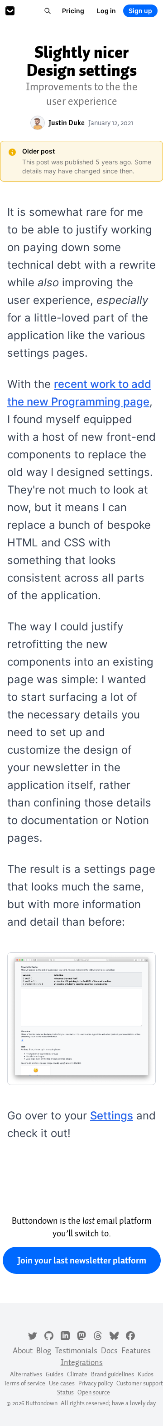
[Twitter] (32, 1335)
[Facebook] (130, 1335)
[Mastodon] (81, 1335)
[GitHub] (48, 1335)
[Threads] (97, 1335)
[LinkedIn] (65, 1335)
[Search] (47, 11)
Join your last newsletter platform (81, 1260)
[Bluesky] (114, 1335)
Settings (111, 1115)
